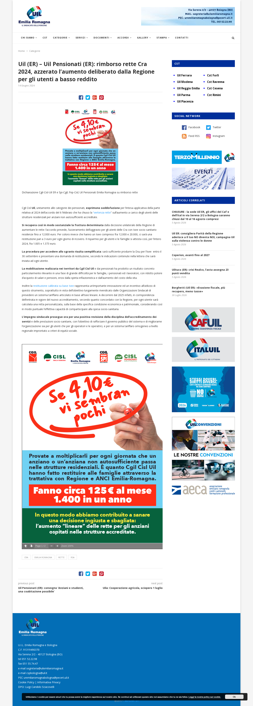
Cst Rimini (214, 95)
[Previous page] (25, 546)
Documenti (101, 37)
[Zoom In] (57, 546)
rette (61, 557)
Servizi (80, 37)
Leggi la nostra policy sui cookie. (205, 696)
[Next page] (31, 546)
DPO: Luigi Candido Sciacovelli (36, 687)
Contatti (181, 37)
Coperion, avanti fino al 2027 (190, 255)
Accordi (123, 37)
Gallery (142, 37)
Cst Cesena (215, 88)
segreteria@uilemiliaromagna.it (44, 668)
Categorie (60, 37)
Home (21, 51)
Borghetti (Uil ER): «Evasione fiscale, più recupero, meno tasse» (198, 289)
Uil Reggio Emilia (188, 88)
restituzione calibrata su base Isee (53, 286)
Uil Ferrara (184, 75)
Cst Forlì (213, 75)
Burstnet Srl (132, 700)
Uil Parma (183, 95)
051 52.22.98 (29, 659)
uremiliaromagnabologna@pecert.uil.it (46, 677)
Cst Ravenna (215, 82)
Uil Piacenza (185, 101)
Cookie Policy (26, 682)
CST (45, 37)
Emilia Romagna (43, 557)
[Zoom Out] (51, 546)
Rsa (72, 557)
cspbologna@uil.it (36, 673)
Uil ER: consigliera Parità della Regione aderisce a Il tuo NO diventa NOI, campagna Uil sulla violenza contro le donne (203, 237)
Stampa (162, 37)
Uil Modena (185, 82)
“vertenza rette (102, 212)
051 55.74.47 (30, 663)
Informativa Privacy (48, 682)
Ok (234, 696)
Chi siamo (27, 37)
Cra (26, 557)
